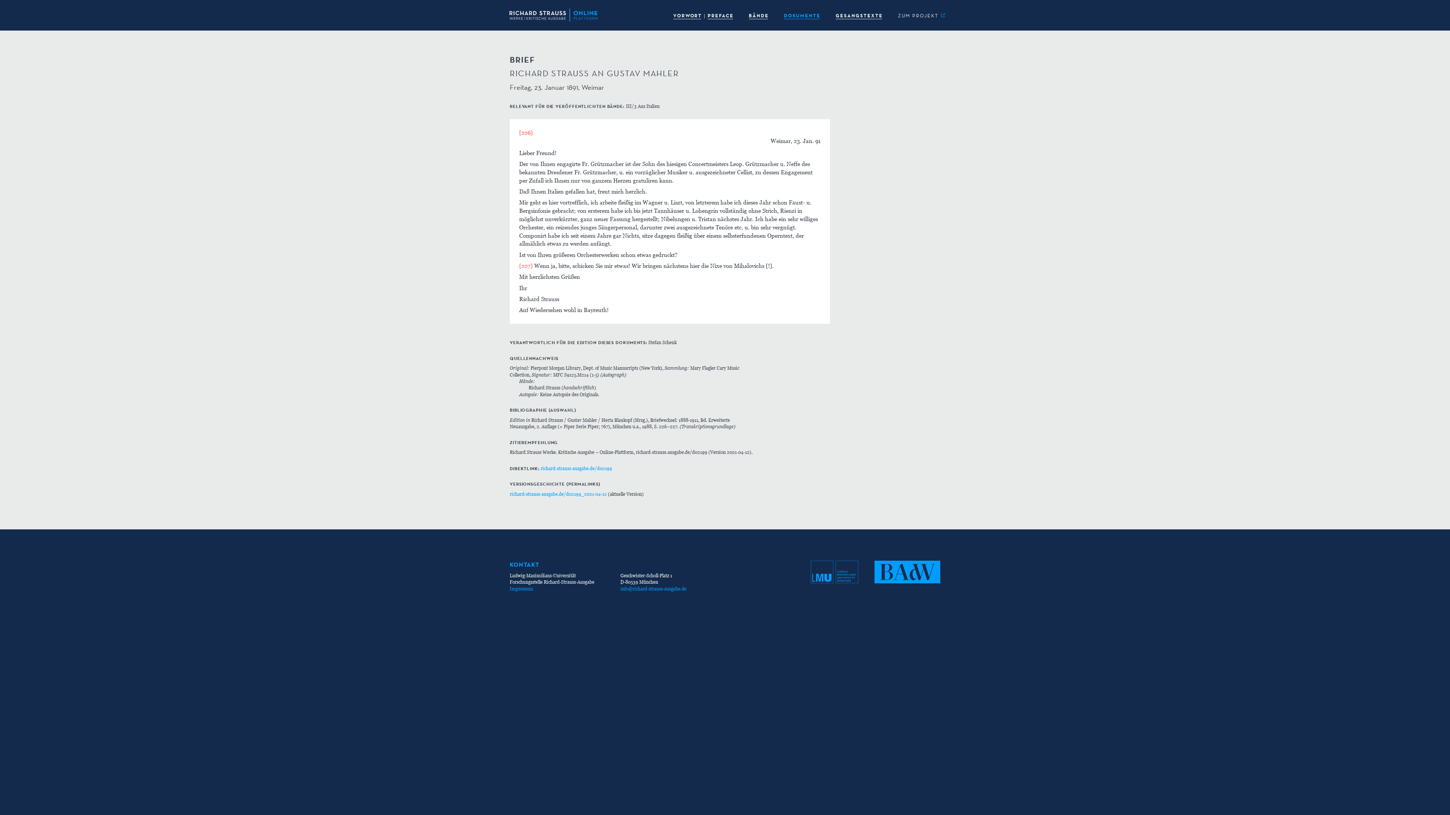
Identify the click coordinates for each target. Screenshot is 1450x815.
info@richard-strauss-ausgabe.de (653, 589)
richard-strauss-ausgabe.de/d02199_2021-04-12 (558, 494)
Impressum (521, 589)
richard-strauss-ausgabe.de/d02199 (576, 468)
